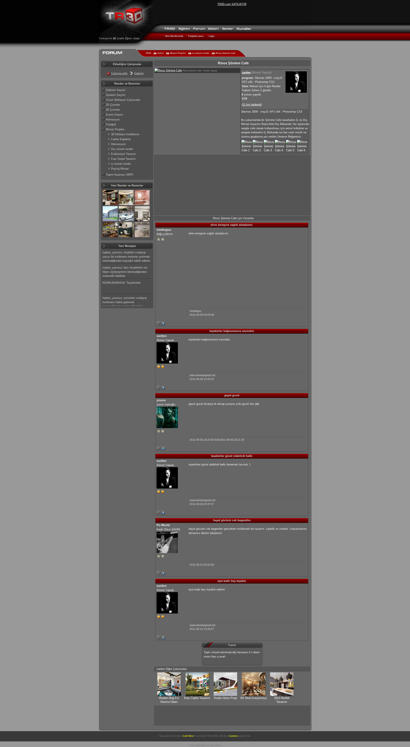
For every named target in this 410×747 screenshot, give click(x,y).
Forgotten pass (196, 36)
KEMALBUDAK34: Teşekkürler (121, 282)
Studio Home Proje (225, 698)
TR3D (148, 53)
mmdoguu (164, 229)
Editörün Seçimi (115, 90)
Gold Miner (188, 736)
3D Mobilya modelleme (125, 134)
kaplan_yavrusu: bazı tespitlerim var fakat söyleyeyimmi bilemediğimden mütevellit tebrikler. (124, 271)
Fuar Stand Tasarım (123, 158)
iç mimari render (200, 53)
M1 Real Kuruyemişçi (253, 698)
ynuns (161, 400)
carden (246, 72)
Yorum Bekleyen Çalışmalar (123, 99)
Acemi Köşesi (114, 114)
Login (211, 36)
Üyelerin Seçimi (115, 95)
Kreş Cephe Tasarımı (197, 698)
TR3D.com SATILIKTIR (231, 4)
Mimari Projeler (178, 53)
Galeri (160, 53)
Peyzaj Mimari (120, 168)
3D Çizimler (113, 109)
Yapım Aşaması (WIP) (119, 174)
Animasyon (113, 119)
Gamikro (233, 736)
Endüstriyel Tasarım (123, 154)
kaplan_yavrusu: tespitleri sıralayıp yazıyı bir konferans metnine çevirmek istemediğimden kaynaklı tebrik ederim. (126, 256)
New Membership (174, 36)
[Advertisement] (232, 185)
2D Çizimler (113, 104)
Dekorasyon (118, 144)
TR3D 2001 (212, 736)
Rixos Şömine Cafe (226, 53)
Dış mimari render (122, 149)
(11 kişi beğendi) (252, 104)
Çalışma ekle (119, 73)
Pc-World (163, 525)
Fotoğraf (111, 124)
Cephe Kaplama (121, 139)
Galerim (139, 73)
